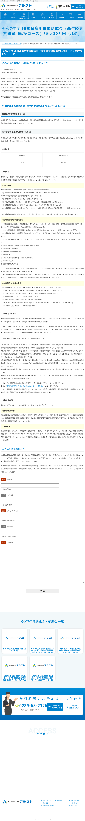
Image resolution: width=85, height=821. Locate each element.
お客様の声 (74, 803)
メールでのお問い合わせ (57, 707)
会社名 (7, 479)
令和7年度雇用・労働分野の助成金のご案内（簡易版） (25, 386)
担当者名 (7, 495)
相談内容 (7, 542)
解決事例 (59, 800)
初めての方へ (47, 800)
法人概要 (45, 803)
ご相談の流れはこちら (74, 707)
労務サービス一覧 (48, 805)
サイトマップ (75, 805)
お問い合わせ (75, 800)
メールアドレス (10, 511)
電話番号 (7, 527)
